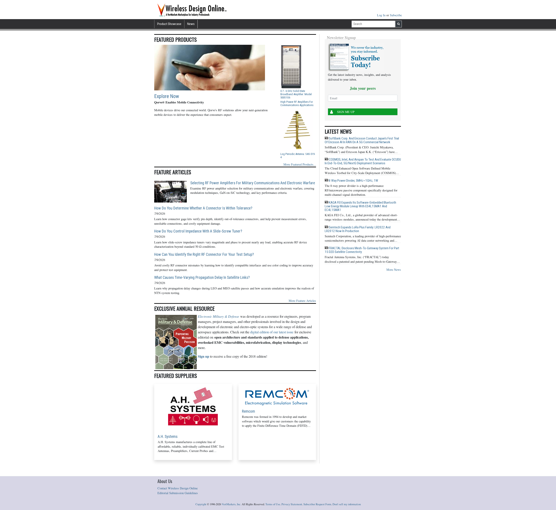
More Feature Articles (302, 301)
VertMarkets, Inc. (231, 504)
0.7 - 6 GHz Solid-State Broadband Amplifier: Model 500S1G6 (296, 94)
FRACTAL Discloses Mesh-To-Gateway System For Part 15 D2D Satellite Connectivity (362, 250)
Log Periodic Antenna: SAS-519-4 (297, 155)
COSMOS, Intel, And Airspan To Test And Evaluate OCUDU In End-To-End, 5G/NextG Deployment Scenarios (363, 161)
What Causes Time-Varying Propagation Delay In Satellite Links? (202, 277)
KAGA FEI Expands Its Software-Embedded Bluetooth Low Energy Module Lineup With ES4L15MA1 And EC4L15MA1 (360, 206)
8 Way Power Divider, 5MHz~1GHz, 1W (353, 181)
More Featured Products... (299, 164)
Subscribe (396, 15)
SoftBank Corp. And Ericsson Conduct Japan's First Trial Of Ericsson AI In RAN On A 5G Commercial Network (362, 140)
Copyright (200, 504)
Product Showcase (169, 24)
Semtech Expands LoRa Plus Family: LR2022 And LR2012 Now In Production (358, 229)
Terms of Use (272, 504)
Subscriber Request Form (317, 504)
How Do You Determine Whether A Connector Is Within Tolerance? (203, 208)
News (191, 24)
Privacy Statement (291, 504)
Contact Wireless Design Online (177, 488)
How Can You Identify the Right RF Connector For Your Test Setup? (204, 254)
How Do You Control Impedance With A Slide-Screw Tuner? (198, 231)
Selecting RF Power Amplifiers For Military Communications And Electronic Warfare (252, 183)
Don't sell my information (347, 504)
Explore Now (166, 96)
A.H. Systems (167, 436)
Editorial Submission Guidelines (177, 493)
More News (393, 269)
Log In (381, 15)
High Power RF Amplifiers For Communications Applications (296, 103)
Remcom (248, 411)
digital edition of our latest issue (271, 332)
